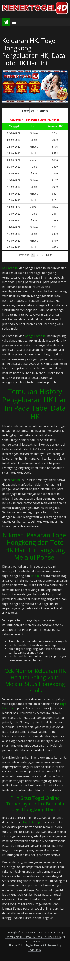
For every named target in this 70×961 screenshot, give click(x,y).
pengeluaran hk (35, 336)
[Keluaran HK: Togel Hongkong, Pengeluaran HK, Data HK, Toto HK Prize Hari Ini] (6, 22)
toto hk (35, 576)
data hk (16, 480)
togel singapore (34, 822)
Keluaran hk (10, 268)
